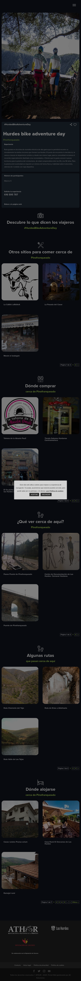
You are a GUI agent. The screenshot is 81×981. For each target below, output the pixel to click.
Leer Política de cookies (54, 491)
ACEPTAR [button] (34, 494)
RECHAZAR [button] (46, 494)
